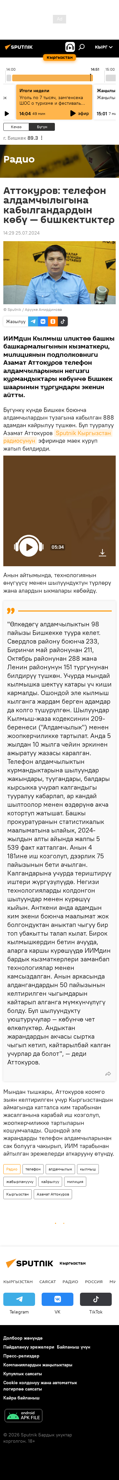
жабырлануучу (19, 1181)
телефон (33, 1168)
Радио (12, 1168)
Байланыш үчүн (73, 1347)
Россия (94, 1281)
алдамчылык (60, 1168)
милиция (75, 1181)
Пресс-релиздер (21, 1356)
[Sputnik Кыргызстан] (19, 50)
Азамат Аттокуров (53, 1194)
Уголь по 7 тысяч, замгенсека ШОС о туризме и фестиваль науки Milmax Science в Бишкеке (51, 105)
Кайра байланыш (21, 1398)
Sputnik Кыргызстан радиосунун (57, 436)
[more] (108, 1073)
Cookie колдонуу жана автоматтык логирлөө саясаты (40, 1386)
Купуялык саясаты (22, 1374)
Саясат (47, 1281)
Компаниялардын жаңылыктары (37, 1365)
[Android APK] (23, 1416)
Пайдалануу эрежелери (28, 1347)
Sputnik (14, 309)
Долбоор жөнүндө (23, 1338)
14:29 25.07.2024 (21, 233)
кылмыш (88, 1168)
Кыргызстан (17, 1194)
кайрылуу (50, 1181)
